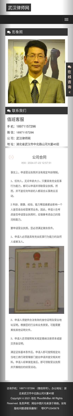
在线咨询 (69, 79)
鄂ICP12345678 (50, 408)
